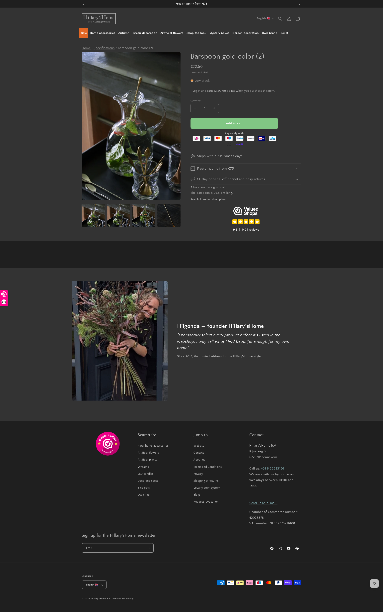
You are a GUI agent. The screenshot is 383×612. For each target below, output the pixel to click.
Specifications (104, 48)
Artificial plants (147, 459)
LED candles (146, 473)
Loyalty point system (206, 487)
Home (86, 48)
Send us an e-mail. (263, 503)
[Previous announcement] (83, 4)
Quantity (196, 100)
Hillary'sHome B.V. (101, 599)
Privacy (198, 473)
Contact (198, 452)
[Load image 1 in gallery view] (93, 215)
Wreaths (143, 466)
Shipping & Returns (206, 480)
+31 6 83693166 (272, 468)
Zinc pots (144, 487)
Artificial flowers (148, 452)
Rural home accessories (153, 445)
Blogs (196, 494)
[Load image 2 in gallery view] (118, 215)
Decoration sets (148, 480)
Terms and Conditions (207, 466)
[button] (280, 18)
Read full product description (208, 199)
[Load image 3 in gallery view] (143, 215)
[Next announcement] (299, 4)
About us (199, 459)
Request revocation (206, 501)
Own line (144, 494)
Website (198, 445)
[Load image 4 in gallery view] (169, 215)
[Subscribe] (149, 548)
